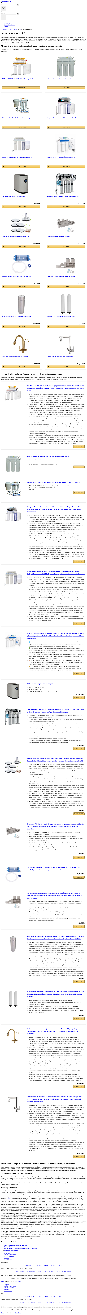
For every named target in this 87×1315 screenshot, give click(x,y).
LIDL (58, 1271)
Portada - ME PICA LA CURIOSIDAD (9, 29)
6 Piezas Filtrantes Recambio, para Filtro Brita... (16, 236)
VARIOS (45, 1265)
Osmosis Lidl (7, 1247)
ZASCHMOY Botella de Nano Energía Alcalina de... (17, 316)
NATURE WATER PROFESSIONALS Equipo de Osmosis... (19, 79)
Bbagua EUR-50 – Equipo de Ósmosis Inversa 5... (61, 157)
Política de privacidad (10, 1254)
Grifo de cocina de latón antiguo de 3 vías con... (15, 356)
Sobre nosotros (8, 1259)
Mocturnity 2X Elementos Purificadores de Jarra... (61, 316)
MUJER (39, 1265)
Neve (2, 1281)
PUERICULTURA (56, 1265)
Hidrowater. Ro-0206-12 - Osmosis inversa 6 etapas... (17, 118)
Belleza (6, 26)
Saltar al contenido (6, 1)
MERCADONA (66, 1271)
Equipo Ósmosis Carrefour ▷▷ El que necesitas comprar (20, 1248)
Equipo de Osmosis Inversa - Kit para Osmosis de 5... (62, 118)
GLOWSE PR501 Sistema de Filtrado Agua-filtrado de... (63, 196)
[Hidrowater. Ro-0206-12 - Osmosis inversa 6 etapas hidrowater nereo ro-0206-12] (21, 105)
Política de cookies (9, 1256)
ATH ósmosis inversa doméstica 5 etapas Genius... (61, 79)
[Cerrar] (3, 8)
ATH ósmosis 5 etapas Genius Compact (13, 196)
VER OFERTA (22, 88)
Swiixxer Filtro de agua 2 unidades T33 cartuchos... (17, 276)
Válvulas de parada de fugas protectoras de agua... (61, 276)
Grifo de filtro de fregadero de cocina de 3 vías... (60, 356)
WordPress (18, 1281)
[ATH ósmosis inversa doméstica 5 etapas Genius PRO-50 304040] (65, 66)
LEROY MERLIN (49, 1271)
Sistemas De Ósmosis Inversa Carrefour (15, 1245)
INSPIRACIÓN (29, 1265)
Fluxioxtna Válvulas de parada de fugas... (59, 236)
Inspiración (7, 23)
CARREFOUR (20, 1271)
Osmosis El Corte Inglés (11, 1250)
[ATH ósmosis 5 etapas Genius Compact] (21, 184)
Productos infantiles (9, 25)
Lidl (20, 29)
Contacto (6, 1258)
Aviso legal (7, 1253)
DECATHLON (31, 1271)
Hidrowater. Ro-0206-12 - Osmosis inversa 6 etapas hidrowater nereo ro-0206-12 (53, 482)
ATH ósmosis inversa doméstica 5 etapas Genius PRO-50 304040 (48, 456)
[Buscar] (1, 3)
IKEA (39, 1271)
